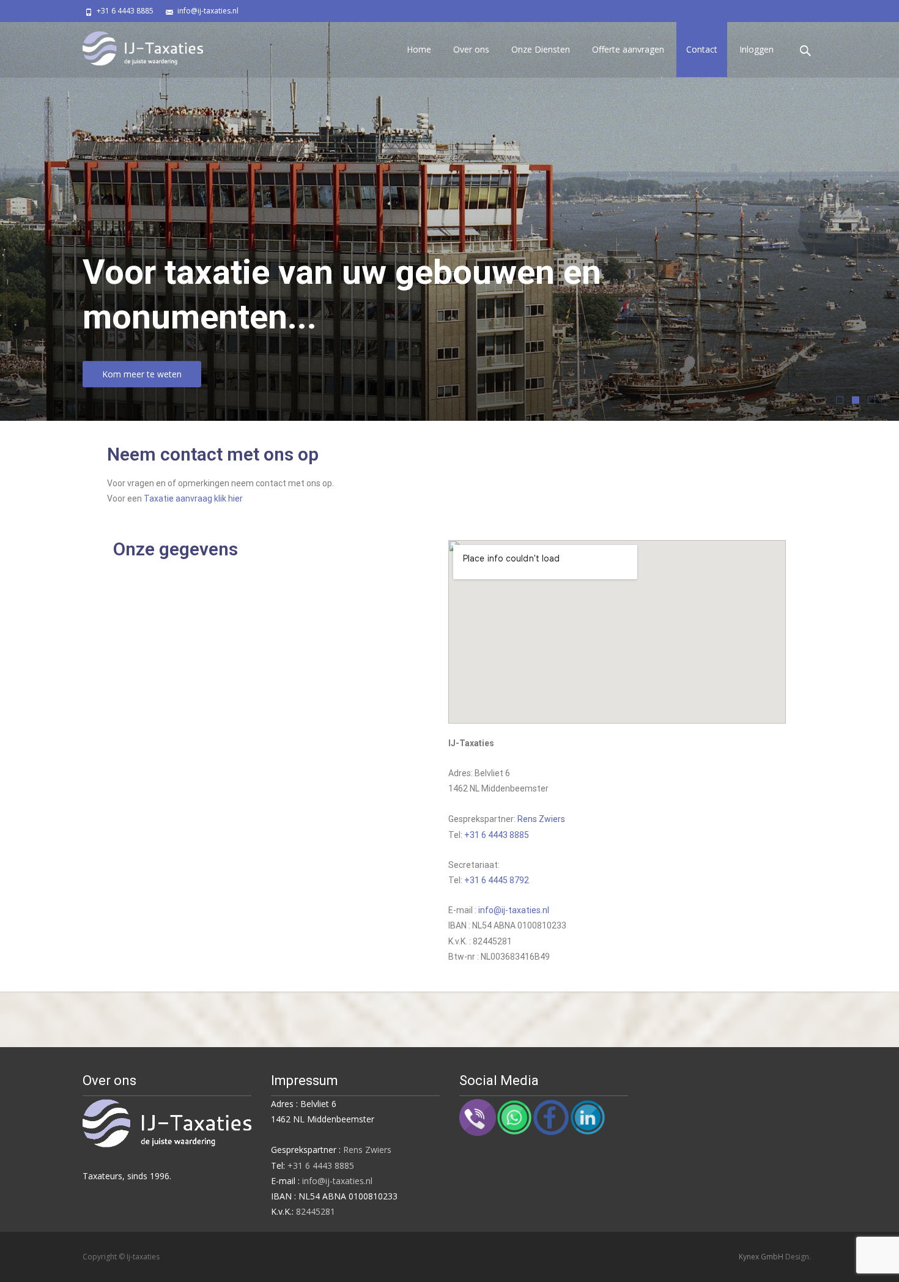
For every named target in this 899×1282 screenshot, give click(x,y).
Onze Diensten (540, 49)
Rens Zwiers (541, 819)
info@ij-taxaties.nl (208, 11)
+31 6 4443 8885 (125, 11)
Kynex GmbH (762, 1256)
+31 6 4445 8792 (496, 880)
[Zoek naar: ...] (806, 51)
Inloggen (756, 49)
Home (419, 49)
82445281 (315, 1211)
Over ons (471, 49)
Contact (701, 49)
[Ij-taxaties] (133, 46)
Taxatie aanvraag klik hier (193, 498)
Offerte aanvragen (628, 49)
